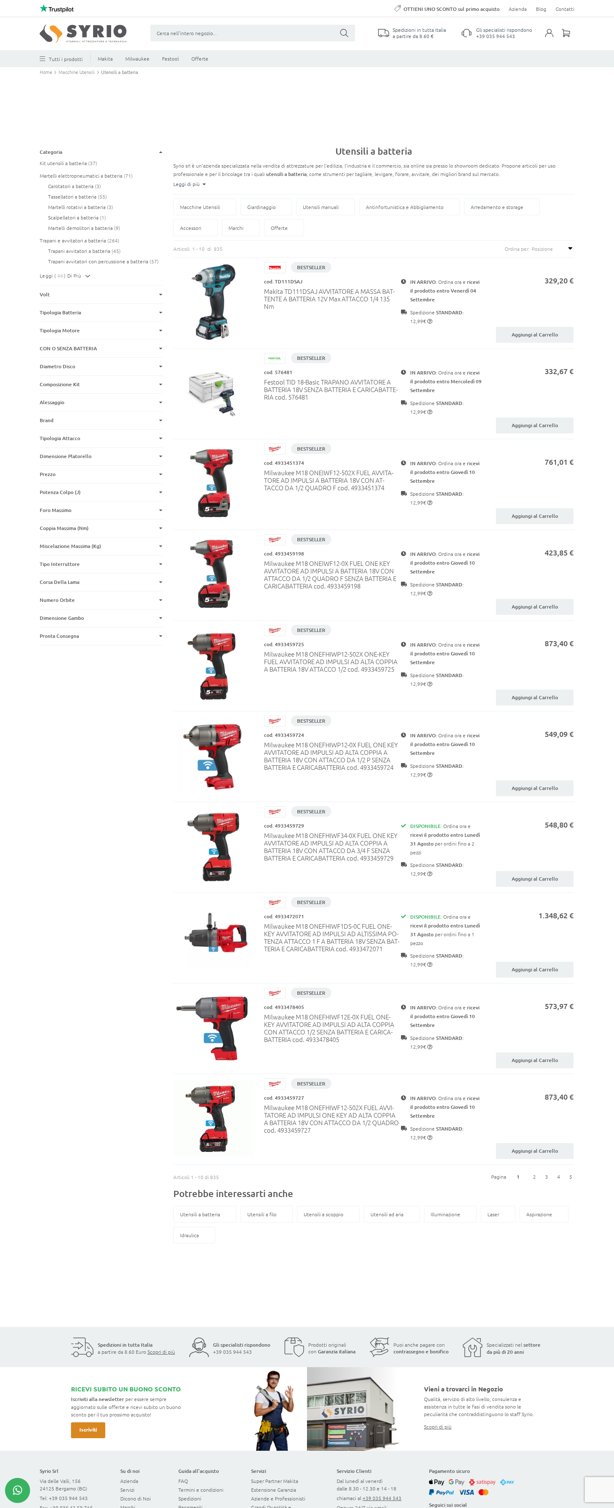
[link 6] (83, 33)
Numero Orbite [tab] (57, 600)
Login (553, 38)
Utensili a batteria (200, 1214)
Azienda (518, 8)
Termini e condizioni (200, 1489)
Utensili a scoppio (323, 1214)
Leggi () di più (60, 275)
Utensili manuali (321, 207)
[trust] (57, 8)
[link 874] (17, 1490)
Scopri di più (161, 1351)
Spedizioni (189, 1498)
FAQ (183, 1480)
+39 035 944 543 (495, 36)
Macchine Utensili (77, 72)
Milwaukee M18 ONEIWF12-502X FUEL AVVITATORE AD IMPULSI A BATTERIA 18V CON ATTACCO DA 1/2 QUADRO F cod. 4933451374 (328, 480)
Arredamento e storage (497, 207)
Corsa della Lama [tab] (59, 582)
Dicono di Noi (135, 1498)
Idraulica (189, 1235)
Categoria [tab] (51, 151)
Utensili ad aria (386, 1214)
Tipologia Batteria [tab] (60, 312)
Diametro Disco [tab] (57, 366)
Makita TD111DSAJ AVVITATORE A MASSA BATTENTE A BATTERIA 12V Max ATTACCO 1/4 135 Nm (329, 299)
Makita (105, 58)
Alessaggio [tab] (52, 402)
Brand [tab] (46, 420)
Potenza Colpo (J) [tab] (60, 492)
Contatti (565, 8)
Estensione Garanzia (273, 1489)
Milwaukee (137, 58)
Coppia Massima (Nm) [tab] (64, 528)
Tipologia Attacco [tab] (60, 438)
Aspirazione (539, 1214)
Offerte (199, 58)
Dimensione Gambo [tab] (62, 618)
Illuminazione (445, 1214)
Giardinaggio (261, 207)
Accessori (190, 227)
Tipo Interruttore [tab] (60, 564)
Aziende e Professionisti (278, 1498)
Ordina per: (517, 248)
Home (46, 72)
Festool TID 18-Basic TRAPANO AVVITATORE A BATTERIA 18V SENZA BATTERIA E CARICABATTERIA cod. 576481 (331, 389)
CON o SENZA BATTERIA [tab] (68, 348)
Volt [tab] (45, 294)
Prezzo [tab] (48, 474)
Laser (493, 1214)
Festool (170, 58)
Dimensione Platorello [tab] (66, 456)
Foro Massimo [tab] (55, 510)
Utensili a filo (262, 1214)
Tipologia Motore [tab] (60, 330)
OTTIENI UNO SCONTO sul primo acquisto (451, 9)
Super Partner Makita (274, 1480)
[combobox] (252, 33)
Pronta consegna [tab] (59, 635)
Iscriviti (88, 1429)
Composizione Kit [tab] (60, 384)
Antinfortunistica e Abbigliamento (405, 207)
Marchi (236, 227)
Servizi (127, 1489)
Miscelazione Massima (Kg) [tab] (70, 546)
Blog (541, 8)
